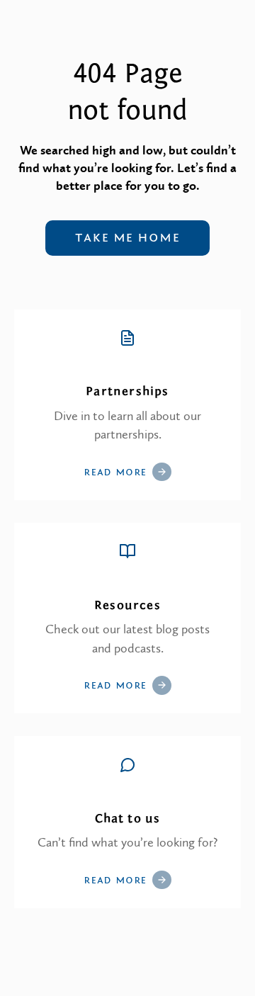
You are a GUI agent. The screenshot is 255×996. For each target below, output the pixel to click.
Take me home (127, 238)
